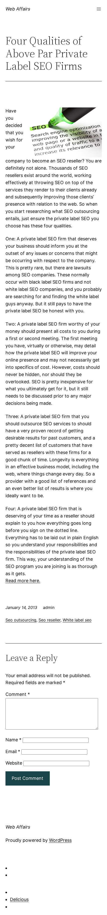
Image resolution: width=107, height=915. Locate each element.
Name (13, 739)
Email (12, 751)
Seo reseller (49, 619)
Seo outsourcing (20, 619)
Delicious (19, 899)
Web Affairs (17, 8)
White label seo (77, 619)
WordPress (60, 840)
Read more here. (22, 580)
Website (13, 763)
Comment (17, 694)
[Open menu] (99, 9)
